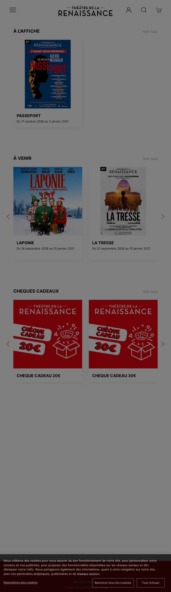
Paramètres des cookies (21, 582)
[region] (85, 573)
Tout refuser (151, 582)
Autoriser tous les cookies (113, 582)
